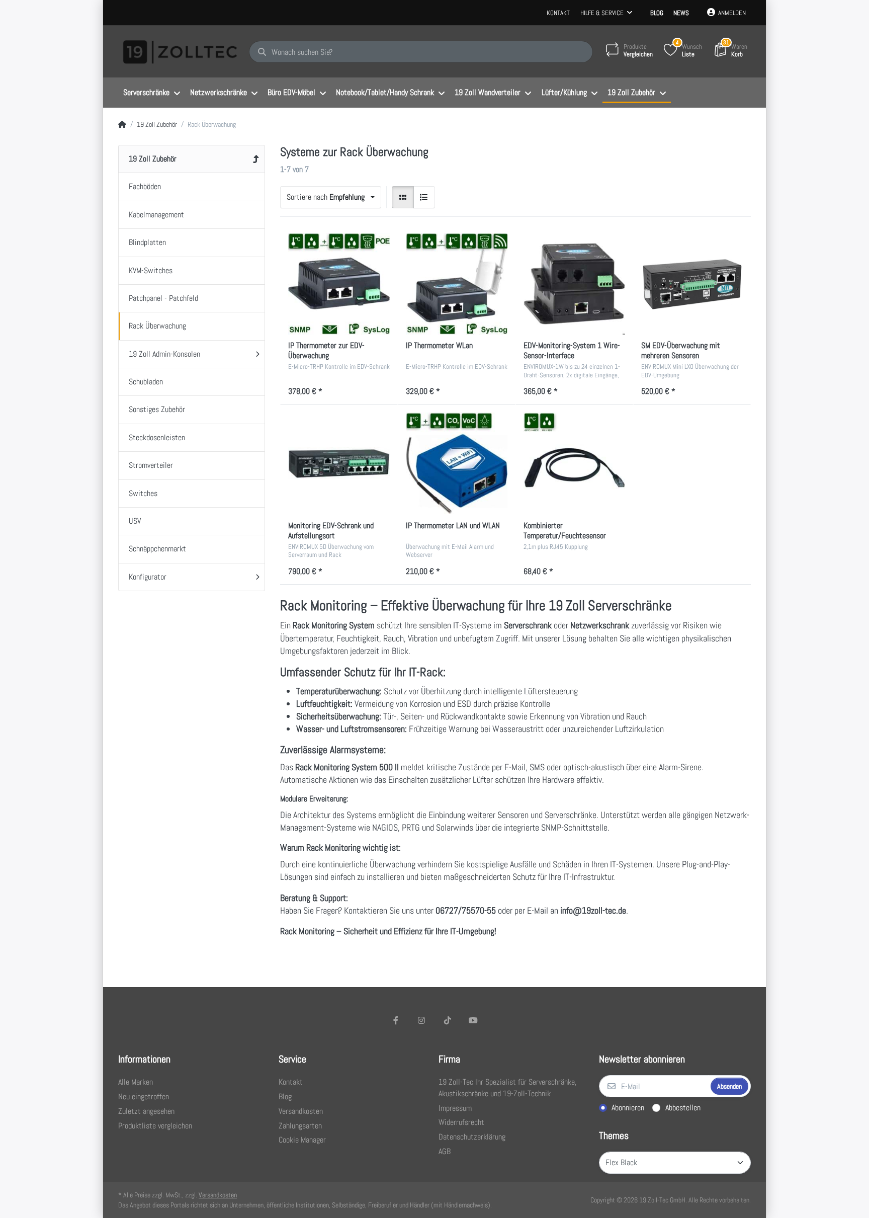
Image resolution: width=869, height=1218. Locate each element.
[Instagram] (421, 1020)
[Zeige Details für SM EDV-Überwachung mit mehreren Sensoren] (692, 284)
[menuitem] (151, 93)
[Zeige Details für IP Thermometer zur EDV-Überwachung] (339, 284)
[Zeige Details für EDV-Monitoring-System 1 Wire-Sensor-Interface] (574, 284)
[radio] (403, 197)
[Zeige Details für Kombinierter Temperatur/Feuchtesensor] (574, 463)
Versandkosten (218, 1194)
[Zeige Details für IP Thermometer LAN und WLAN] (456, 463)
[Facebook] (396, 1020)
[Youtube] (474, 1020)
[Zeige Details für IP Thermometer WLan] (456, 284)
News (681, 13)
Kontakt (558, 13)
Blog (656, 13)
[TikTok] (448, 1020)
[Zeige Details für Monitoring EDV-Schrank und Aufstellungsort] (339, 463)
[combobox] (330, 197)
